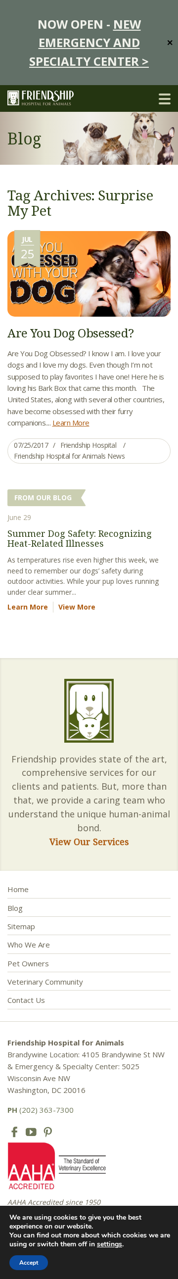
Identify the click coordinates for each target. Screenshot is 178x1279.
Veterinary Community (45, 982)
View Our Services (89, 842)
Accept (28, 1263)
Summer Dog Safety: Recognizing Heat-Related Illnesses (79, 538)
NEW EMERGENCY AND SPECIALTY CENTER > (89, 42)
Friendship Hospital (88, 445)
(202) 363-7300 (40, 1110)
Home (18, 889)
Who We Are (28, 944)
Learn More (70, 422)
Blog (15, 908)
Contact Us (26, 1000)
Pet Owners (28, 963)
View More (76, 607)
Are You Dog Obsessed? (70, 333)
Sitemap (21, 926)
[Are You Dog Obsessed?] (89, 273)
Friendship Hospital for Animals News (69, 456)
